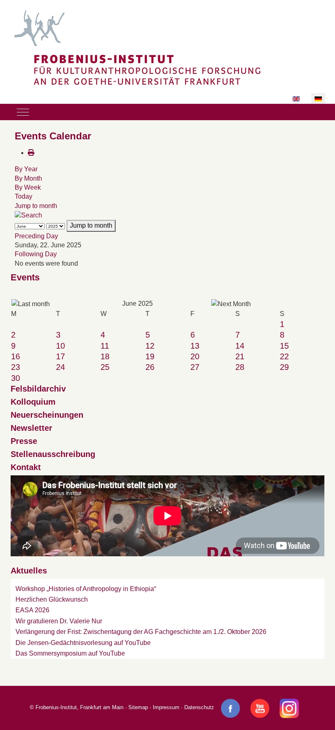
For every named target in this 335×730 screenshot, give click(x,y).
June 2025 (137, 303)
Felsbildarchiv (38, 388)
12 (149, 345)
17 (60, 356)
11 (104, 345)
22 (284, 356)
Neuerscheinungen (47, 414)
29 (284, 367)
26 (149, 367)
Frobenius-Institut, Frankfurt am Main (79, 708)
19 (149, 356)
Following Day (36, 254)
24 (60, 367)
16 (15, 356)
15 (284, 345)
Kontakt (26, 467)
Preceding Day (36, 236)
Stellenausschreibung (53, 454)
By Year (26, 169)
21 (239, 356)
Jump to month (36, 205)
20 (194, 356)
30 (15, 378)
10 (60, 345)
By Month (28, 178)
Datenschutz (199, 708)
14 (239, 345)
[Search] (28, 214)
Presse (24, 441)
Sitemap (138, 708)
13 (194, 345)
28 (239, 367)
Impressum (166, 708)
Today (23, 196)
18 (104, 356)
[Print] (31, 152)
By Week (28, 187)
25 (104, 367)
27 (194, 367)
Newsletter (31, 427)
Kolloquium (33, 401)
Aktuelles (29, 570)
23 (15, 367)
